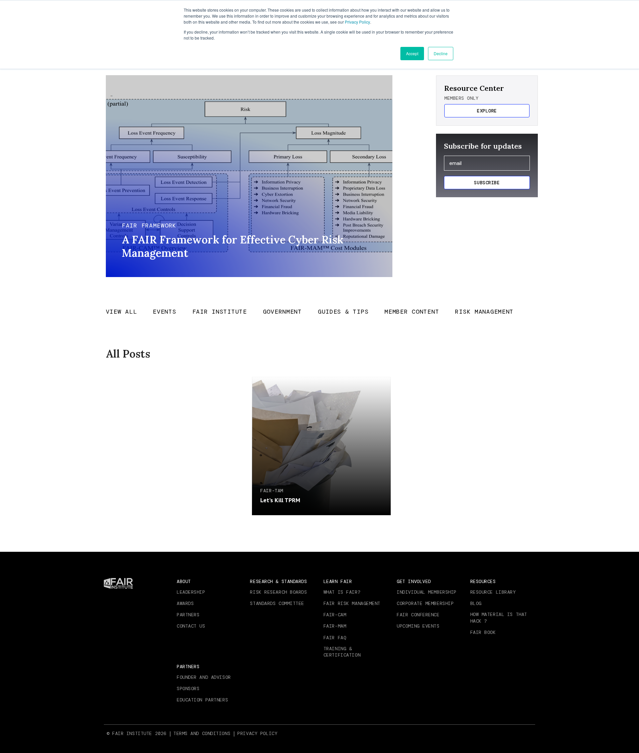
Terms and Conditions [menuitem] (201, 733)
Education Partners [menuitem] (202, 700)
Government (282, 312)
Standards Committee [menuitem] (277, 603)
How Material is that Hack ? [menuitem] (498, 617)
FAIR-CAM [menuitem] (334, 615)
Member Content (411, 312)
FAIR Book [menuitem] (483, 632)
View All (121, 312)
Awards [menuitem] (185, 603)
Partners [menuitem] (188, 615)
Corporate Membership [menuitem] (425, 603)
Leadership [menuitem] (191, 592)
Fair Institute (219, 312)
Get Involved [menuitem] (414, 581)
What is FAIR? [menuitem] (341, 592)
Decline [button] (441, 53)
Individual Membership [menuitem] (427, 592)
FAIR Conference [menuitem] (418, 615)
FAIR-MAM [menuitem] (334, 626)
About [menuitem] (184, 581)
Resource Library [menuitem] (493, 592)
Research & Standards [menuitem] (278, 581)
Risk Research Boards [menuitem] (278, 592)
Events (164, 312)
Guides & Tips (343, 312)
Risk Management (484, 312)
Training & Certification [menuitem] (341, 652)
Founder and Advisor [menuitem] (204, 677)
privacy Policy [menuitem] (257, 733)
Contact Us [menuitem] (191, 626)
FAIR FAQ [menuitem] (334, 638)
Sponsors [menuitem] (188, 688)
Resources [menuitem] (483, 581)
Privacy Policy (357, 22)
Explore (487, 111)
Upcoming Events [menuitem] (418, 626)
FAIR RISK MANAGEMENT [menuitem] (351, 603)
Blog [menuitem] (476, 603)
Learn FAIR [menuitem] (337, 581)
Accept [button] (412, 53)
